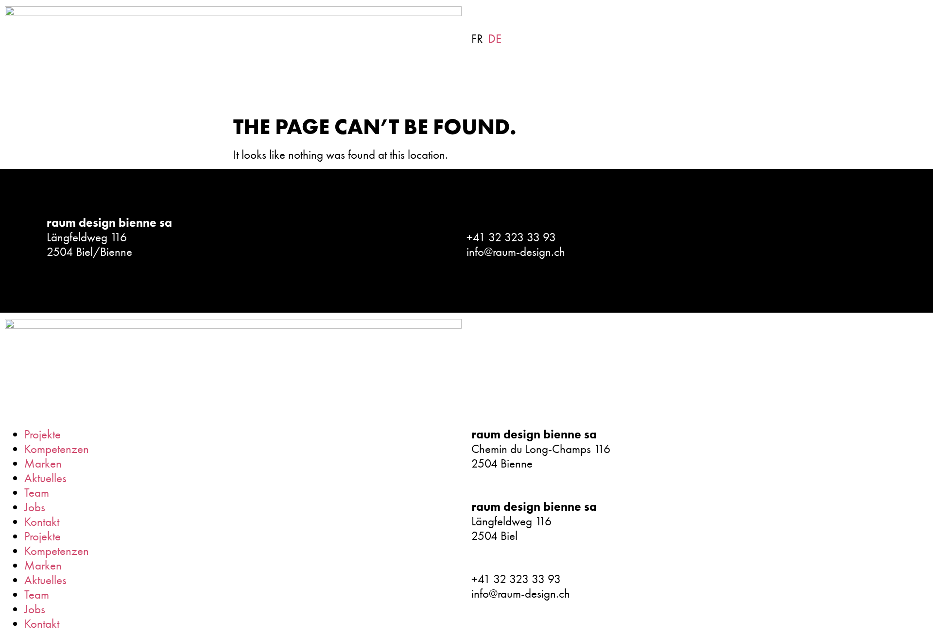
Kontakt (41, 522)
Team (36, 493)
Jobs (34, 507)
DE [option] (494, 39)
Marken (43, 463)
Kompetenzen (56, 449)
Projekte (42, 434)
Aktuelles (45, 478)
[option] (494, 39)
